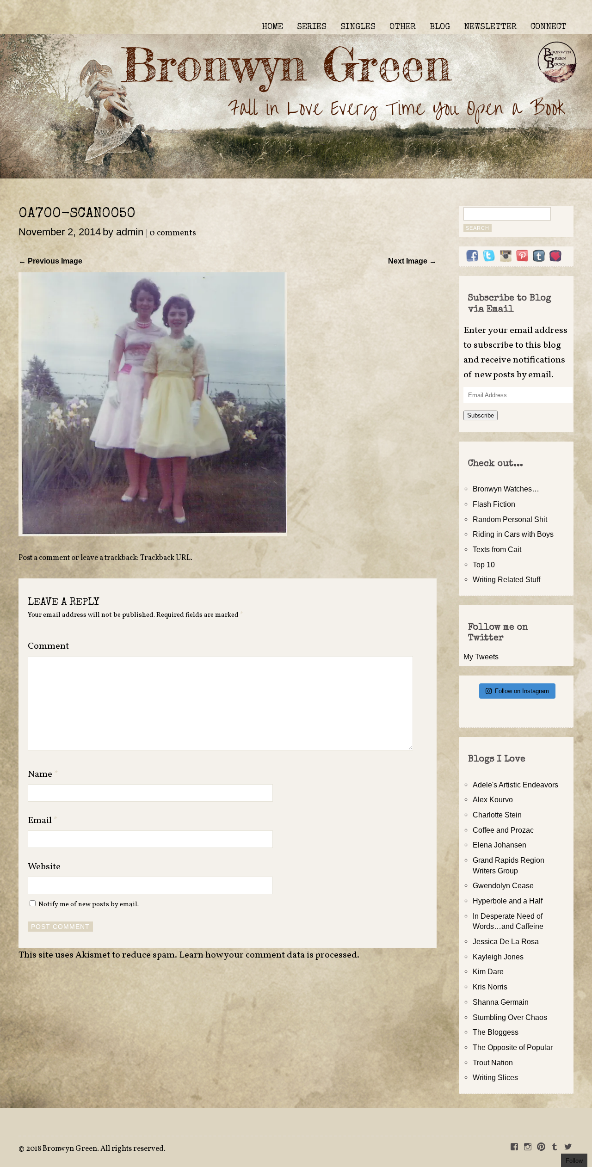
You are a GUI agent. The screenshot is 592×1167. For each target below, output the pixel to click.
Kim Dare (488, 971)
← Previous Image (50, 261)
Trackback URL (165, 558)
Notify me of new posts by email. (88, 904)
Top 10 (484, 564)
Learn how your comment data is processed (268, 955)
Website (44, 866)
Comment (48, 646)
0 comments (172, 233)
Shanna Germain (501, 1002)
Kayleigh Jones (498, 956)
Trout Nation (493, 1062)
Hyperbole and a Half (508, 901)
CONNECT (548, 27)
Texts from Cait (497, 549)
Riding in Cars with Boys (513, 534)
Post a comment (44, 558)
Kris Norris (490, 987)
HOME (272, 27)
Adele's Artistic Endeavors (515, 784)
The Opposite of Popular (513, 1047)
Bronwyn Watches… (506, 489)
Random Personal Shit (510, 519)
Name (43, 774)
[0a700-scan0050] (152, 533)
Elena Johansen (499, 845)
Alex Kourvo (493, 799)
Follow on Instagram (522, 691)
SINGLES (358, 27)
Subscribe (480, 415)
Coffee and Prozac (503, 830)
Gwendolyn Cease (503, 885)
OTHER (402, 27)
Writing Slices (495, 1077)
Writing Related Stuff (506, 579)
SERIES (312, 27)
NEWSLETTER (490, 27)
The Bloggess (495, 1032)
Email (43, 820)
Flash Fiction (494, 504)
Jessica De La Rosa (506, 941)
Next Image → (412, 261)
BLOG (440, 27)
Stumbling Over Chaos (510, 1017)
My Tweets (481, 656)
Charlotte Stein (497, 815)
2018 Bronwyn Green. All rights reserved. (96, 1149)
